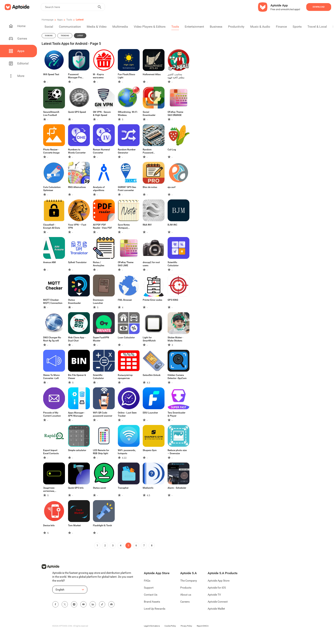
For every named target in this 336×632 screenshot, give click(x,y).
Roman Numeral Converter (101, 151)
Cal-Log (172, 149)
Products (185, 587)
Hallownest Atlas (152, 74)
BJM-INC (172, 224)
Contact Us (150, 594)
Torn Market (74, 525)
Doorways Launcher (98, 301)
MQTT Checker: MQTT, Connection (52, 301)
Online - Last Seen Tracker (127, 414)
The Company (188, 580)
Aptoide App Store (218, 580)
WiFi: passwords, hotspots (127, 452)
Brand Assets (152, 601)
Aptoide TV (214, 594)
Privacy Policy (186, 626)
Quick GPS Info (76, 488)
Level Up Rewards (154, 608)
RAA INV (147, 224)
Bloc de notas (150, 187)
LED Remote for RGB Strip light (101, 452)
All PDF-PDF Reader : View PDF (102, 226)
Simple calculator (77, 450)
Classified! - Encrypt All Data (51, 226)
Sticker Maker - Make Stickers (175, 339)
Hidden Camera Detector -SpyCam (177, 377)
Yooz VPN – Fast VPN (77, 226)
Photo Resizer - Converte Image (51, 151)
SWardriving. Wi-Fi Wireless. (127, 113)
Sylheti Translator (77, 262)
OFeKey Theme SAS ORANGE (175, 113)
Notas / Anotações (98, 264)
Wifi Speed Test (51, 74)
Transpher (123, 488)
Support (149, 587)
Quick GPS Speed (77, 112)
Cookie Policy (170, 626)
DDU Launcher (150, 412)
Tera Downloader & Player (176, 414)
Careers (185, 601)
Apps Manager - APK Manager (76, 414)
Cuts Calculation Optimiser (52, 189)
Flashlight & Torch (102, 525)
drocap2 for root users (151, 264)
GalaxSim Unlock (151, 375)
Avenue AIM (49, 262)
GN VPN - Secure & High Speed (102, 113)
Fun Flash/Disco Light (126, 76)
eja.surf (171, 187)
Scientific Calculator (173, 264)
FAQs (147, 580)
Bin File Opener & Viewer (77, 377)
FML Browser (125, 300)
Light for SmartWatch (149, 339)
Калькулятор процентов (125, 377)
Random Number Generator (127, 151)
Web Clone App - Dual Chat (77, 339)
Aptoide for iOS (217, 587)
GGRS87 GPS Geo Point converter (127, 189)
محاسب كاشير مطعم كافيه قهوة (176, 76)
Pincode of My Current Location (52, 414)
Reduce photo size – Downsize (177, 452)
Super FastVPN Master (101, 339)
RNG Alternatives (77, 187)
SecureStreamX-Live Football (51, 113)
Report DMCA (203, 626)
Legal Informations (152, 626)
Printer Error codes (152, 300)
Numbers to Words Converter (77, 151)
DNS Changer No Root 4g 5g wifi (52, 339)
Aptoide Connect (218, 601)
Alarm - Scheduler (177, 488)
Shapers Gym (150, 450)
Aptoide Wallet (216, 608)
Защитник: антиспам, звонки (49, 490)
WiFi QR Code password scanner (102, 414)
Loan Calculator (126, 337)
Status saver (99, 488)
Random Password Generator (148, 151)
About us (185, 594)
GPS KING (173, 300)
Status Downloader (74, 301)
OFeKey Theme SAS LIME (125, 264)
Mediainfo (148, 488)
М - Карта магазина (98, 76)
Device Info (49, 525)
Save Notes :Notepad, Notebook (124, 226)
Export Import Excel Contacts (51, 452)
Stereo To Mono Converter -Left (51, 377)
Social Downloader (149, 113)
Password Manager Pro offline (75, 76)
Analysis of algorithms (99, 189)
